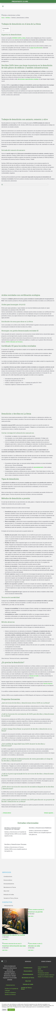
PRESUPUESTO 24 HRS (20, 1)
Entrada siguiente (49, 813)
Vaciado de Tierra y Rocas (11, 898)
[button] (52, 6)
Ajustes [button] (4, 1009)
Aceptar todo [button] (11, 1009)
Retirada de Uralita (9, 894)
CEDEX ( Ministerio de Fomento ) (14, 342)
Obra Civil (6, 891)
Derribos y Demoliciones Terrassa (15, 844)
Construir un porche (35, 912)
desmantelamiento (38, 467)
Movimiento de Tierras (10, 887)
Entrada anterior (6, 813)
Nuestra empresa (47, 683)
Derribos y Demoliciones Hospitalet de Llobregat (12, 828)
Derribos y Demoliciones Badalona (40, 828)
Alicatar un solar (34, 946)
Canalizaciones (8, 876)
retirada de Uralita (33, 676)
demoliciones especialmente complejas (28, 79)
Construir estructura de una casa (14, 946)
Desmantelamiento (9, 883)
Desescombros (8, 880)
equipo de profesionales (36, 47)
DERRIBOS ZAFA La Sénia (19, 38)
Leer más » (5, 939)
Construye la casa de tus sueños (13, 935)
